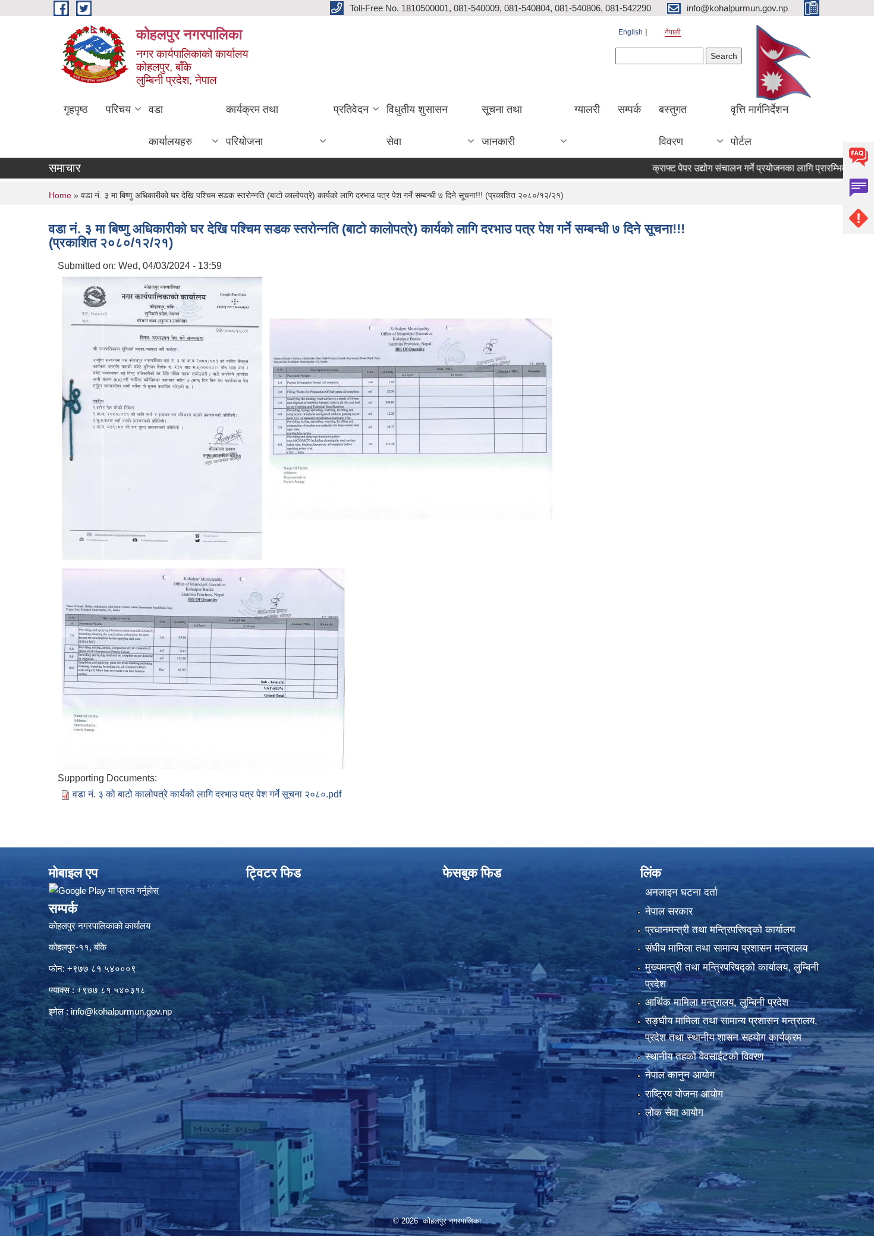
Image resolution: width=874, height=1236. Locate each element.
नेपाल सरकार (669, 911)
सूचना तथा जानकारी (502, 126)
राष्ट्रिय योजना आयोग (684, 1094)
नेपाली (673, 32)
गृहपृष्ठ (76, 109)
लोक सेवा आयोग (674, 1112)
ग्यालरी (587, 109)
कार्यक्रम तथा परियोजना (252, 126)
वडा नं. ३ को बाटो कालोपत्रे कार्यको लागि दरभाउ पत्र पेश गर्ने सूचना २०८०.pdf (207, 794)
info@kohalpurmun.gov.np (121, 1011)
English (630, 32)
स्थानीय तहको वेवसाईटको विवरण (704, 1056)
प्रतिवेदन (351, 109)
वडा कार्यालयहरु (170, 126)
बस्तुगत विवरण (673, 126)
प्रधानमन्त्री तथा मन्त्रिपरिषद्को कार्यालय (720, 929)
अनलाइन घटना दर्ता (681, 892)
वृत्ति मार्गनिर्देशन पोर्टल (759, 126)
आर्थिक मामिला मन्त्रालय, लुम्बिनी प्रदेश (716, 1002)
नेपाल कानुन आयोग (680, 1075)
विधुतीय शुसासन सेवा (417, 126)
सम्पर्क (629, 109)
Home (60, 195)
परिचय (118, 109)
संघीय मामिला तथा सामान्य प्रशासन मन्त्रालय (726, 948)
